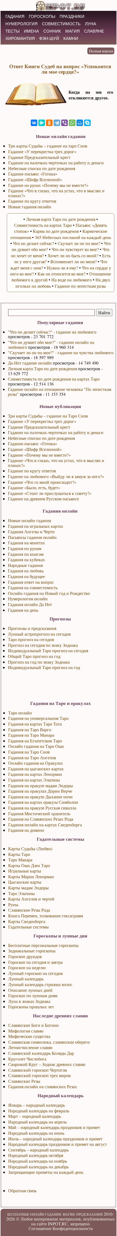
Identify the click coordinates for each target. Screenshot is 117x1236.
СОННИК (52, 31)
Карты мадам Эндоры (28, 887)
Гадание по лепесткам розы (80, 286)
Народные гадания (25, 565)
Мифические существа (29, 1036)
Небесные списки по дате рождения (41, 438)
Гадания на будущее (26, 576)
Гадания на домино (26, 830)
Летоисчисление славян (30, 1047)
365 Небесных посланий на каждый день (73, 237)
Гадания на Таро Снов (29, 752)
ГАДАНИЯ (14, 16)
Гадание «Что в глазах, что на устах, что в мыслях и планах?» (56, 462)
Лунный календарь (26, 978)
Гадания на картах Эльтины (34, 780)
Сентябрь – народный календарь (38, 1150)
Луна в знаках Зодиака (29, 1001)
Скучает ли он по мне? (79, 243)
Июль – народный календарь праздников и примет (55, 1138)
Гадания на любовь (26, 570)
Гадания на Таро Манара (31, 735)
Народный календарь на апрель (37, 1122)
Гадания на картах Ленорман (35, 774)
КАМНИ (70, 38)
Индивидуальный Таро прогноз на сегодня (48, 650)
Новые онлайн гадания (29, 520)
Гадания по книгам (26, 554)
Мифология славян (26, 1031)
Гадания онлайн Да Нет (30, 604)
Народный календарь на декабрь (38, 1166)
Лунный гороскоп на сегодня (35, 973)
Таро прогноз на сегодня (31, 639)
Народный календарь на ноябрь (37, 1161)
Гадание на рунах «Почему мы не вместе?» (48, 185)
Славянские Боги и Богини (33, 1025)
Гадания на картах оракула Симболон (43, 802)
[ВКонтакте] (34, 123)
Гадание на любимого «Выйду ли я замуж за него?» (56, 476)
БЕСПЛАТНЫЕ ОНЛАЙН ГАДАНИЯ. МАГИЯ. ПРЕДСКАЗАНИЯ (55, 1214)
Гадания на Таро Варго (29, 729)
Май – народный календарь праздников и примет (54, 1127)
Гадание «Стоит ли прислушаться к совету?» (49, 493)
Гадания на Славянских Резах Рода (40, 819)
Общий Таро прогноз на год (34, 656)
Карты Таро (19, 854)
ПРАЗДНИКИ (72, 16)
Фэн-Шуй (49, 38)
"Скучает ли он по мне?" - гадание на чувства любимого (60, 352)
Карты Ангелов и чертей (31, 899)
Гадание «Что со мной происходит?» (42, 482)
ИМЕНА (31, 31)
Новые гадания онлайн (29, 206)
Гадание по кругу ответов (32, 470)
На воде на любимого (71, 280)
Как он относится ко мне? (61, 274)
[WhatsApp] (72, 123)
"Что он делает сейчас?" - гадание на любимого (52, 332)
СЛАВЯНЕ (94, 31)
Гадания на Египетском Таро (35, 741)
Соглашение (40, 1228)
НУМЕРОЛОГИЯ (21, 23)
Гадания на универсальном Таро (38, 718)
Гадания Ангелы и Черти (31, 531)
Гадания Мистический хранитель (39, 813)
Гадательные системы (28, 927)
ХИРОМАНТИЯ (20, 38)
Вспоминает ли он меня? (73, 261)
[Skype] (87, 123)
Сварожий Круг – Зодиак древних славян (46, 1064)
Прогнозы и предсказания (32, 628)
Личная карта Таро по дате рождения (42, 368)
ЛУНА (90, 23)
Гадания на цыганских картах (36, 768)
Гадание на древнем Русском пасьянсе (43, 498)
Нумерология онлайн (28, 598)
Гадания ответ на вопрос (31, 582)
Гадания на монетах (26, 542)
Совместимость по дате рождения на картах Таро (54, 379)
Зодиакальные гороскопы (32, 950)
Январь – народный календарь (36, 1105)
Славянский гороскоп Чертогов (37, 1070)
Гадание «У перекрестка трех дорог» (42, 421)
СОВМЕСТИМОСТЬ (61, 23)
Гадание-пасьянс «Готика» (32, 443)
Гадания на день (23, 610)
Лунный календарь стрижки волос (40, 984)
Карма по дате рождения (56, 231)
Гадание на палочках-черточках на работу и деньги (55, 432)
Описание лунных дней (30, 990)
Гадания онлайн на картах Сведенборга (45, 824)
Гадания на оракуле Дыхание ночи (40, 796)
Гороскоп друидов (25, 956)
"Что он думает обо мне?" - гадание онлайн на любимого (51, 344)
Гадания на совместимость (32, 587)
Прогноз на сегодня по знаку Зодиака (43, 645)
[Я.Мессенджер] (41, 123)
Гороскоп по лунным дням (32, 995)
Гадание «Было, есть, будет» (34, 487)
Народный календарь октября (35, 1155)
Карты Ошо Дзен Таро (29, 865)
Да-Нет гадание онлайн (30, 363)
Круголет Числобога (27, 1059)
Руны (13, 904)
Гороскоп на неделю (27, 967)
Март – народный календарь (34, 1116)
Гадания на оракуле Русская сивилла (42, 808)
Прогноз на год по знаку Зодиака (39, 662)
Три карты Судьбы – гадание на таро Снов (47, 146)
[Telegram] (57, 123)
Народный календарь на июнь (36, 1133)
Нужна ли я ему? (62, 268)
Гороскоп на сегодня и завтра (35, 962)
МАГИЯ (72, 31)
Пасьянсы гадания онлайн (32, 537)
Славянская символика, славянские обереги (49, 1042)
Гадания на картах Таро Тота (35, 724)
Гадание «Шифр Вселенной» (35, 449)
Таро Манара (20, 859)
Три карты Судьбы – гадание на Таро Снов (48, 416)
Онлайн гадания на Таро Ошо (36, 746)
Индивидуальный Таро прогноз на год (44, 667)
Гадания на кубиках (26, 559)
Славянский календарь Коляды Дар (41, 1053)
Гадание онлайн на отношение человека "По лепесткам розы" (59, 391)
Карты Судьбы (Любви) (30, 848)
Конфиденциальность (73, 1228)
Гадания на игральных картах (35, 526)
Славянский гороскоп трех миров (39, 1075)
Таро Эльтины (21, 893)
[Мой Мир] (79, 123)
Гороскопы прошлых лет (31, 1006)
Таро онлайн (20, 713)
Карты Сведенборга (26, 921)
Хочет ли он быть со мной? (73, 255)
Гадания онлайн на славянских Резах (42, 1086)
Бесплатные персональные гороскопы (43, 945)
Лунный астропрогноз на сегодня (39, 634)
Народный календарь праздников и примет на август (57, 1144)
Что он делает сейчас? (33, 243)
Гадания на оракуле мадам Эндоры (40, 785)
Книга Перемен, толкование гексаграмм (45, 915)
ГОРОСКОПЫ (42, 16)
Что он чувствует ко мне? (75, 249)
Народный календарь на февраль (38, 1110)
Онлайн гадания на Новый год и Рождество (49, 593)
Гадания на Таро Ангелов (32, 757)
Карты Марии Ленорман (31, 876)
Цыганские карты (24, 882)
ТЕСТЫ (12, 31)
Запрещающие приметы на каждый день (45, 1172)
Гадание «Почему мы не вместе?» (39, 455)
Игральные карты (24, 871)
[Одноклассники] (49, 123)
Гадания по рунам (24, 548)
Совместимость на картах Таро (43, 225)
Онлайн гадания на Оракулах (35, 763)
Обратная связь (22, 1190)
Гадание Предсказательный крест (39, 427)
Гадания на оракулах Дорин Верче (40, 791)
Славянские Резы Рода (29, 910)
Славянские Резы (24, 1081)
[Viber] (64, 123)
